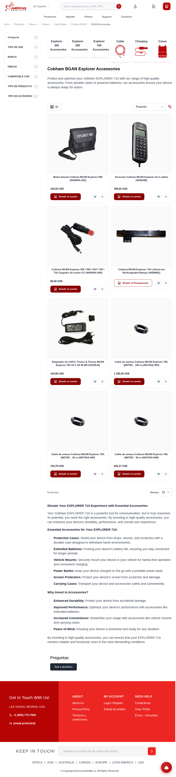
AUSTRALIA (66, 762)
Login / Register (113, 703)
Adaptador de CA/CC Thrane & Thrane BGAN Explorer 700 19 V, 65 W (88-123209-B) (78, 363)
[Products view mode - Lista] (57, 107)
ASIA (50, 762)
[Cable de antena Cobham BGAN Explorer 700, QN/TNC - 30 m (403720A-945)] (78, 421)
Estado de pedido (114, 709)
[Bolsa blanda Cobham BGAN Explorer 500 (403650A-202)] (78, 144)
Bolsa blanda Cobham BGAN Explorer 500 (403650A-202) (77, 179)
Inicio (6, 24)
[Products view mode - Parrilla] (52, 107)
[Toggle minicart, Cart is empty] (166, 6)
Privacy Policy (81, 709)
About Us (78, 703)
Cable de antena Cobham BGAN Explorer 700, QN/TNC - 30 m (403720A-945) (77, 456)
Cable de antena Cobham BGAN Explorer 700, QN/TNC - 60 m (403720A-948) (141, 456)
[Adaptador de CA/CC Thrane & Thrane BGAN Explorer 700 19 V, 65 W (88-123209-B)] (78, 328)
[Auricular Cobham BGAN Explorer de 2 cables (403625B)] (141, 144)
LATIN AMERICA (122, 762)
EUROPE (101, 762)
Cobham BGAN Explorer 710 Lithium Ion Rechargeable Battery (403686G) (141, 271)
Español (41, 6)
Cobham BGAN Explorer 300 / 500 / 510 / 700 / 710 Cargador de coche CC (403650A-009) (78, 271)
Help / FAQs (142, 709)
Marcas (33, 24)
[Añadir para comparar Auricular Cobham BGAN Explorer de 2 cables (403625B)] (166, 197)
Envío (138, 715)
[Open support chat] (166, 767)
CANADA (85, 762)
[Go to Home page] (16, 6)
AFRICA (37, 762)
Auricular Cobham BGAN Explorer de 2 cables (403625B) (141, 179)
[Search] (118, 6)
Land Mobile (60, 24)
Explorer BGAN (79, 24)
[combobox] (91, 6)
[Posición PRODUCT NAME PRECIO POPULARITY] (150, 107)
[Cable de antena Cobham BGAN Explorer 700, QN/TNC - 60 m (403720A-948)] (141, 421)
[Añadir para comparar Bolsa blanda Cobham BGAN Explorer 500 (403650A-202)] (102, 197)
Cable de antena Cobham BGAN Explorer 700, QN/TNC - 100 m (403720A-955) (141, 363)
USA (141, 762)
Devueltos (151, 715)
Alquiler (70, 16)
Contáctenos (143, 703)
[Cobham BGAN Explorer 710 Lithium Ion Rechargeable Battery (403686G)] (141, 236)
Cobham (45, 24)
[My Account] (135, 6)
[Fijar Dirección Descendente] (170, 107)
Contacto (126, 16)
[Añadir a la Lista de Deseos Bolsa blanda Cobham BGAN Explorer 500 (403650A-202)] (95, 197)
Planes (88, 16)
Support (107, 16)
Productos (50, 16)
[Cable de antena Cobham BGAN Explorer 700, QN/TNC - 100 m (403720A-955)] (141, 328)
